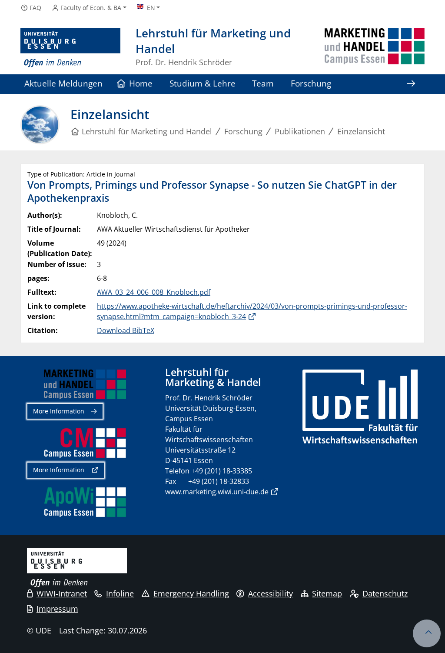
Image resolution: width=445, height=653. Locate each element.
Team (263, 83)
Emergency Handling (191, 593)
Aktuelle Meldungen (63, 83)
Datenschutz (385, 593)
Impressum (57, 608)
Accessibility (270, 593)
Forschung (311, 83)
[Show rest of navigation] (410, 84)
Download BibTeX (125, 330)
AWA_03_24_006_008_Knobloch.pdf (153, 292)
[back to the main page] (375, 48)
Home (141, 83)
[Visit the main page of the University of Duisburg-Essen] (70, 48)
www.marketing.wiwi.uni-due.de (217, 491)
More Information (58, 411)
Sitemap (327, 593)
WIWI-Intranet (62, 593)
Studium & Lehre (202, 83)
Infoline (120, 593)
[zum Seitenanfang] (427, 633)
